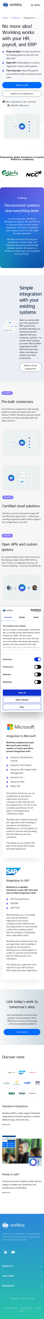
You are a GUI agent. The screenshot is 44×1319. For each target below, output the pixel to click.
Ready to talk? (10, 1175)
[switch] (37, 667)
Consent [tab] (8, 617)
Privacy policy (26, 1308)
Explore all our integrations (30, 367)
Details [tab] (22, 617)
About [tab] (36, 617)
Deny (22, 707)
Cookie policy (11, 1308)
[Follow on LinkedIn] (5, 1252)
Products (15, 17)
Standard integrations (15, 1106)
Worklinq (30, 1298)
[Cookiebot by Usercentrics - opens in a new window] (31, 610)
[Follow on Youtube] (13, 1252)
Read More (6, 1124)
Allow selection (22, 700)
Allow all (22, 693)
